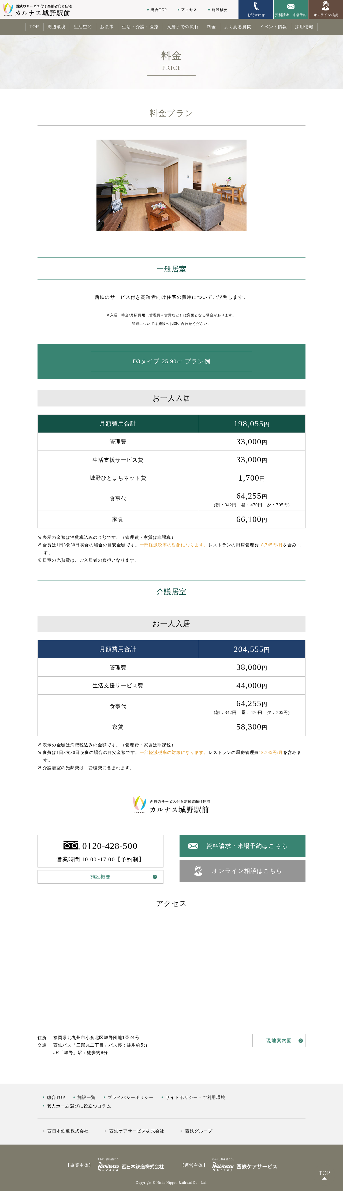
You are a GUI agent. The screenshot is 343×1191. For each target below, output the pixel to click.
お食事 (107, 26)
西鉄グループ (199, 1131)
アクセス (189, 10)
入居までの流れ (183, 26)
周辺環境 (56, 26)
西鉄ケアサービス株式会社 (136, 1131)
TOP (34, 26)
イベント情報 (273, 26)
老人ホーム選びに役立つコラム (79, 1106)
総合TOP (159, 10)
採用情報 (304, 26)
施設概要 (220, 10)
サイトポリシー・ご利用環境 (195, 1097)
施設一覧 (86, 1097)
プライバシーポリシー (131, 1097)
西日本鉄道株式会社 (68, 1131)
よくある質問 (238, 26)
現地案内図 (279, 1040)
